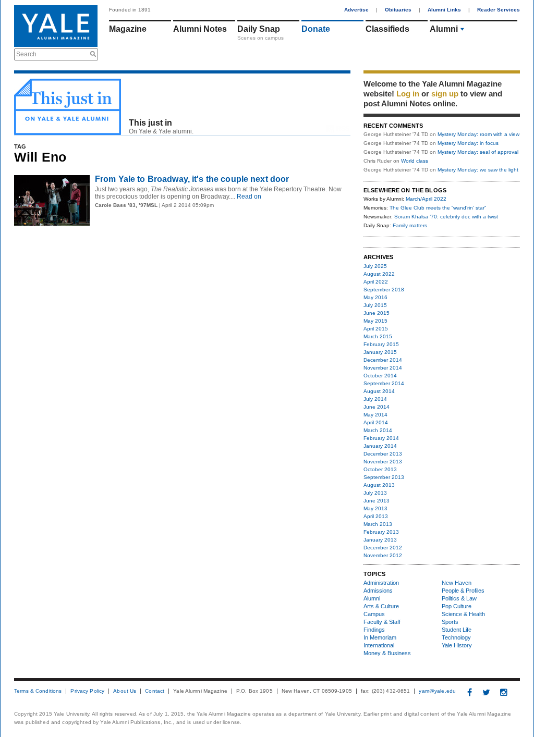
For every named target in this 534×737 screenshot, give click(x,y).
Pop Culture (456, 606)
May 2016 (375, 297)
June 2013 (376, 500)
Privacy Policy (87, 691)
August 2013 (379, 485)
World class (414, 161)
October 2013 (380, 469)
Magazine (128, 28)
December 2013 (382, 454)
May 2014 (375, 414)
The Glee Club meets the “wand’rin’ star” (438, 208)
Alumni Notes (200, 28)
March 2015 (377, 336)
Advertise (356, 10)
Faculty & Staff (381, 622)
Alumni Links (444, 10)
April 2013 (375, 516)
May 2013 (375, 508)
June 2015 (376, 313)
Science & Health (463, 614)
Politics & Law (459, 598)
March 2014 (377, 430)
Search (26, 54)
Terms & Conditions (38, 691)
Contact (154, 691)
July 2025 (375, 266)
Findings (374, 630)
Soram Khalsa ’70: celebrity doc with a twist (446, 216)
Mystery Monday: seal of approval (478, 152)
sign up (444, 93)
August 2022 (379, 274)
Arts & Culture (381, 606)
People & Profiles (463, 590)
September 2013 (383, 477)
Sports (450, 622)
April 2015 (375, 328)
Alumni (444, 28)
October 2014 (380, 375)
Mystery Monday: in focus (468, 143)
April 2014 (375, 422)
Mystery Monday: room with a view (478, 134)
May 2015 (375, 321)
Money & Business (387, 653)
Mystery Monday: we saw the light (478, 170)
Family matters (410, 225)
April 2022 (375, 282)
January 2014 (380, 446)
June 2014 (376, 407)
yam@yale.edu (437, 691)
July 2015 (375, 305)
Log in (407, 93)
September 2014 (383, 383)
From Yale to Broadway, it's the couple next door (192, 179)
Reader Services (498, 10)
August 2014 (379, 391)
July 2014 (375, 399)
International (378, 645)
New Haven (456, 583)
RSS (342, 128)
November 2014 (382, 368)
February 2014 (381, 438)
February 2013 (381, 532)
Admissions (378, 590)
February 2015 (381, 344)
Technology (456, 637)
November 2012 (382, 555)
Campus (374, 614)
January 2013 (380, 540)
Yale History (457, 645)
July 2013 (375, 493)
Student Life (456, 630)
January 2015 (380, 352)
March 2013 (377, 524)
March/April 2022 (426, 199)
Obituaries (398, 10)
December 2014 (382, 360)
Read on (248, 196)
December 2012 (382, 547)
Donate (315, 28)
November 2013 (382, 461)
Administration (381, 583)
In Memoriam (379, 637)
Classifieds (387, 28)
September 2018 (383, 289)
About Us (124, 691)
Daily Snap (258, 28)
